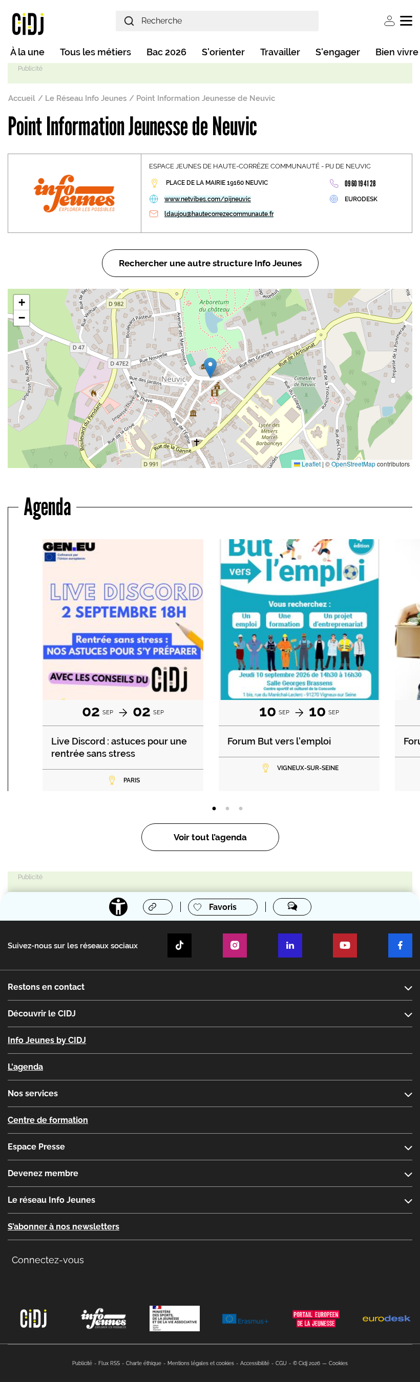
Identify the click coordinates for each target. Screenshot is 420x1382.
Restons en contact (46, 987)
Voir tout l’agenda (210, 837)
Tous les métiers (95, 52)
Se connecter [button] (389, 20)
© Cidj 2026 (306, 1363)
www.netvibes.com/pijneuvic (207, 199)
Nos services (33, 1093)
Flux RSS (109, 1363)
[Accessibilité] (118, 907)
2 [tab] (227, 809)
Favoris (223, 907)
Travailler (280, 52)
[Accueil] (28, 23)
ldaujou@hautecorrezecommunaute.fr (219, 214)
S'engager (338, 52)
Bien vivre (396, 52)
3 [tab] (241, 809)
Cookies (338, 1363)
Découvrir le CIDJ (42, 1013)
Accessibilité (254, 1363)
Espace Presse (36, 1147)
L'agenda (25, 1067)
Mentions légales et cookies (200, 1363)
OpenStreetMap (353, 463)
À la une (27, 52)
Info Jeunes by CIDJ (47, 1040)
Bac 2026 (166, 52)
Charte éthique (143, 1363)
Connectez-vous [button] (48, 1260)
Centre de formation (48, 1120)
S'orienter (223, 52)
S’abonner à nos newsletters (63, 1226)
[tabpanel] (123, 665)
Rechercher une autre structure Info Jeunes (210, 263)
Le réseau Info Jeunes (51, 1200)
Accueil (21, 98)
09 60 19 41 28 (360, 183)
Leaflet (310, 463)
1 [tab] (214, 809)
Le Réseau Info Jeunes (86, 98)
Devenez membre (43, 1173)
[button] (210, 367)
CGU (281, 1363)
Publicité (82, 1363)
